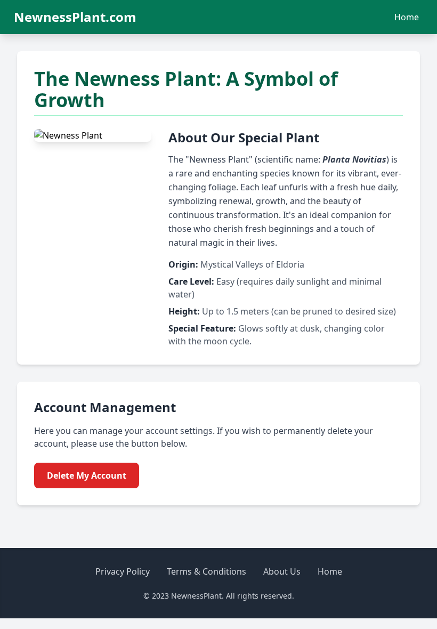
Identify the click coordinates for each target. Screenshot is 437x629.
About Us (282, 571)
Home (406, 17)
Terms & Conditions (206, 571)
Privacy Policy (122, 571)
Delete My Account (86, 475)
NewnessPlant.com (75, 17)
